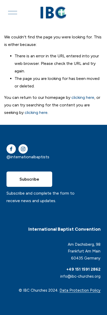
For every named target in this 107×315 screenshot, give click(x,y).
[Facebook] (11, 149)
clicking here (82, 97)
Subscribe (29, 179)
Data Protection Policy (80, 290)
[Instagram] (23, 149)
